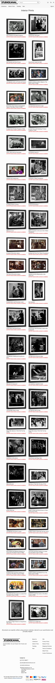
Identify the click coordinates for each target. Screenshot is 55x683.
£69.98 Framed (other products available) (16, 37)
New (24, 6)
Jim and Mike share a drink (12, 410)
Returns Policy (45, 643)
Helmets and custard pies (12, 178)
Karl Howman (32, 302)
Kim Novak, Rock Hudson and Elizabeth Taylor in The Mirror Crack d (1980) (15, 106)
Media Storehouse (17, 678)
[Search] (38, 2)
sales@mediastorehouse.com (28, 662)
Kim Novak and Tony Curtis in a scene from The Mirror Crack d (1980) (16, 594)
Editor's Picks (11, 6)
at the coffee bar (10, 510)
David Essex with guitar (34, 35)
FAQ (43, 639)
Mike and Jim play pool (11, 384)
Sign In (52, 6)
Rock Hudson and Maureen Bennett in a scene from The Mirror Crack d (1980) (15, 552)
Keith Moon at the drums (12, 458)
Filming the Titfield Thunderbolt (36, 178)
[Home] (9, 3)
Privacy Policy (45, 641)
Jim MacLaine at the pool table (36, 356)
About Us (34, 639)
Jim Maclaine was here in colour (13, 531)
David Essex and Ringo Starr (35, 458)
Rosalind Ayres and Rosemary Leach (15, 302)
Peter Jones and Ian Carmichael (13, 152)
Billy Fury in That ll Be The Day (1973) (37, 484)
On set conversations (33, 204)
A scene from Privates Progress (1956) (15, 129)
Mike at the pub (10, 484)
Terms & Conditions (47, 648)
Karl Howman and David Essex (13, 62)
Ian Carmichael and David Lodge (36, 106)
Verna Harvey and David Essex (13, 328)
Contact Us (22, 658)
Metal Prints (45, 650)
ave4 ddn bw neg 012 (34, 152)
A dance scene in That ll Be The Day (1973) (39, 531)
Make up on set (10, 230)
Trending (19, 6)
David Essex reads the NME (35, 62)
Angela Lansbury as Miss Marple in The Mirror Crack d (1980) (38, 82)
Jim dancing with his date (34, 410)
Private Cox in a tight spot (35, 621)
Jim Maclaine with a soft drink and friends (16, 82)
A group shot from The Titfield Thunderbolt (38, 253)
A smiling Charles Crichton (12, 204)
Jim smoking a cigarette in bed (36, 384)
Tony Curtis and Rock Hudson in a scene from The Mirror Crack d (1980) (38, 552)
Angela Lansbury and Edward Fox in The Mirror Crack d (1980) (38, 573)
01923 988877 (24, 660)
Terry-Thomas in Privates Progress (14, 35)
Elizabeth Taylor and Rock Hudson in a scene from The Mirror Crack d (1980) (15, 573)
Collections (4, 6)
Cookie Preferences (47, 653)
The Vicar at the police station (13, 274)
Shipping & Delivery (47, 646)
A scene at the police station (13, 253)
